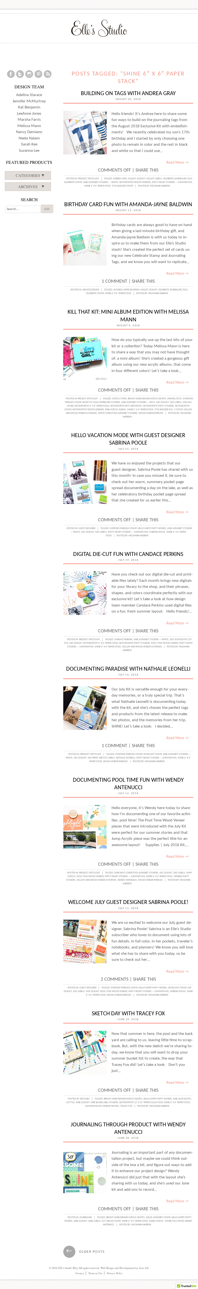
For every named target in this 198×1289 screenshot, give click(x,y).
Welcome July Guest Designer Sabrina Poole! (128, 902)
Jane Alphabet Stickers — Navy (138, 402)
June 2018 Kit (82, 1102)
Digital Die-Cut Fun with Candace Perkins (128, 554)
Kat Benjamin (29, 107)
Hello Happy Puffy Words (152, 528)
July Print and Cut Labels (101, 758)
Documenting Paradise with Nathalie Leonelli (128, 669)
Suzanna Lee (29, 151)
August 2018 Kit (136, 178)
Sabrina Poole (157, 532)
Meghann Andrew (160, 186)
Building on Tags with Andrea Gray (128, 94)
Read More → (177, 163)
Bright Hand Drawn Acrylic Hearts (147, 398)
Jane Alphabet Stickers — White (100, 182)
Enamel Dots (174, 398)
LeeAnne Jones (29, 114)
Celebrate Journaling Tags (177, 178)
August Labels (154, 178)
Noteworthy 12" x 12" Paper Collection (141, 1102)
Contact (79, 1273)
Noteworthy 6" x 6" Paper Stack (92, 406)
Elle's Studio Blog (68, 1268)
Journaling (85, 1217)
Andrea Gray (120, 178)
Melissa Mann (29, 126)
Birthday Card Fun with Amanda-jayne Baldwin (128, 205)
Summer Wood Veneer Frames (102, 1106)
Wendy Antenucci (127, 880)
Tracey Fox (126, 1106)
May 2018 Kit (92, 991)
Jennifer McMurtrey (29, 101)
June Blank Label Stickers (104, 1102)
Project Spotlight (88, 398)
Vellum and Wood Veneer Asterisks (142, 646)
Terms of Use (95, 1273)
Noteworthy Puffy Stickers (158, 406)
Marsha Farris (29, 120)
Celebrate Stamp (73, 182)
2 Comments (114, 979)
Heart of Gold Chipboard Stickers (101, 402)
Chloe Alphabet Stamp (158, 1217)
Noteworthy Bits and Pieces (126, 406)
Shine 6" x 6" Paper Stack (97, 186)
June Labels (94, 1221)
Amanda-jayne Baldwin (126, 289)
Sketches (85, 1099)
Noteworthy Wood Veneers (135, 182)
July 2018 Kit (162, 402)
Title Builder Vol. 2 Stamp (168, 409)
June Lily (144, 1268)
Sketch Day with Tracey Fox (128, 1014)
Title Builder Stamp (122, 186)
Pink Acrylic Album (115, 409)
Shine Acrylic (156, 1221)
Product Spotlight (88, 178)
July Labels (176, 402)
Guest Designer (86, 528)
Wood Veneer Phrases (151, 413)
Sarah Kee (29, 144)
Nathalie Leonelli (125, 758)
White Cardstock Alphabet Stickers (117, 413)
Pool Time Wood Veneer (164, 643)
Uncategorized (90, 289)
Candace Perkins (123, 639)
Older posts (85, 1252)
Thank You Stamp (174, 1221)
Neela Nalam (29, 138)
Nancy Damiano (29, 132)
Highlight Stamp (152, 754)
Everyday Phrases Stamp (123, 528)
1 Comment (114, 281)
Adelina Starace (29, 95)
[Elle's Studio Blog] (99, 28)
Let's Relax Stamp (111, 1221)
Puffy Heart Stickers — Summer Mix (172, 182)
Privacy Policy (115, 1273)
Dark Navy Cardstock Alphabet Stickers (136, 873)
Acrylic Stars (119, 398)
